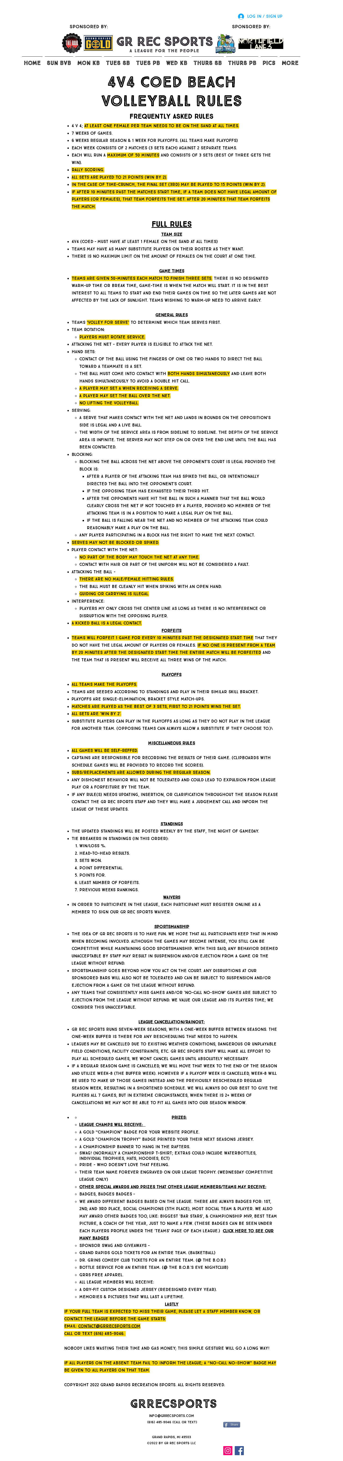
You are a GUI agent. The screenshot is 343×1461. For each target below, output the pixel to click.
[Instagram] (227, 1450)
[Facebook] (239, 1450)
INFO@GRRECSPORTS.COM (171, 1416)
